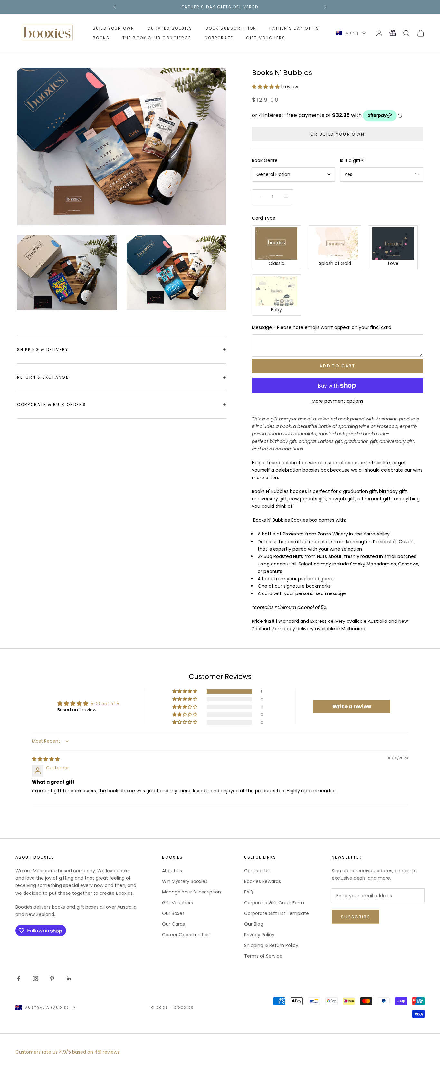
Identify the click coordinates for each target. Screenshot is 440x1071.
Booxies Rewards (262, 881)
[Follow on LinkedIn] (69, 978)
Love (393, 263)
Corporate (218, 38)
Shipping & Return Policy (271, 945)
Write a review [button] (351, 706)
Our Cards (173, 924)
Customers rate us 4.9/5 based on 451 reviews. (67, 1052)
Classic (276, 263)
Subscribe (355, 917)
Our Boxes (173, 913)
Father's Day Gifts (294, 28)
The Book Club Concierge (156, 38)
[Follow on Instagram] (35, 978)
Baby (276, 309)
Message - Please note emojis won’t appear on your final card (321, 327)
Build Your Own (113, 28)
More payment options (337, 401)
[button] (266, 86)
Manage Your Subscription (191, 892)
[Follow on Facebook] (18, 978)
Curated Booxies (169, 28)
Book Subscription (231, 28)
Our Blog (253, 924)
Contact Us (257, 870)
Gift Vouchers (265, 38)
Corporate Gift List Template (276, 913)
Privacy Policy (259, 934)
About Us (172, 870)
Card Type (263, 218)
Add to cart (337, 366)
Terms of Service (263, 956)
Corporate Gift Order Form (274, 903)
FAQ (248, 892)
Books (101, 38)
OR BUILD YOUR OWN (337, 134)
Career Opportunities (186, 934)
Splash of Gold (335, 263)
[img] (46, 759)
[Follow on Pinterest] (52, 978)
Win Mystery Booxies (184, 881)
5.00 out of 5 (105, 703)
